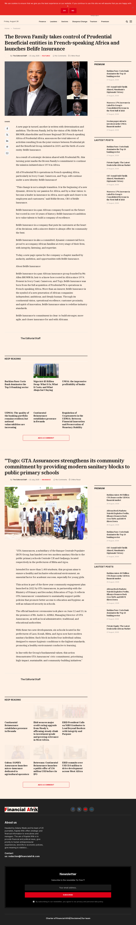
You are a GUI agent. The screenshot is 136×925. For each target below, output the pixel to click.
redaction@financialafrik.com (24, 856)
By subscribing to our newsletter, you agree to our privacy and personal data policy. (69, 902)
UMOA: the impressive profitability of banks (74, 383)
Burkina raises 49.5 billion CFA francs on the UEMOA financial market (118, 497)
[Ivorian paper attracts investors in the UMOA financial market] (99, 124)
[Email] (7, 153)
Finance (42, 21)
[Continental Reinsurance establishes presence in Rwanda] (46, 402)
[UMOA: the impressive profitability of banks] (75, 371)
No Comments (60, 56)
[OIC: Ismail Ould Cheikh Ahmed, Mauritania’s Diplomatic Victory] (99, 89)
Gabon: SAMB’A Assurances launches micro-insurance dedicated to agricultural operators (17, 768)
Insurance (46, 480)
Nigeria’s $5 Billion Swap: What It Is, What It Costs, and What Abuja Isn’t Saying (45, 385)
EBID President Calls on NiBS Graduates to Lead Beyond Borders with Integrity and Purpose (73, 728)
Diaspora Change (79, 21)
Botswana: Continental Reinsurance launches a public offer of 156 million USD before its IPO (45, 768)
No (73, 11)
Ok (64, 11)
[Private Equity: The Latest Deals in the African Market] (99, 165)
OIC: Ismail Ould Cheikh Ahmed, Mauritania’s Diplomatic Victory (117, 89)
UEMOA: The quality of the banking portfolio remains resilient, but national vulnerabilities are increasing (17, 420)
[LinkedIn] (7, 140)
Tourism (93, 21)
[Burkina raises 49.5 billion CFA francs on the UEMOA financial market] (99, 497)
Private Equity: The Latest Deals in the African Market (118, 163)
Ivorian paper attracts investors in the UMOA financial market (116, 124)
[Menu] (131, 22)
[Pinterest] (7, 146)
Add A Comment (46, 438)
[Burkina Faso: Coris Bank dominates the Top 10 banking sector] (17, 371)
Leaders (53, 21)
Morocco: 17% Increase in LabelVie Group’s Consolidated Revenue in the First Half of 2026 (118, 107)
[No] (132, 7)
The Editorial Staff (20, 56)
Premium (105, 21)
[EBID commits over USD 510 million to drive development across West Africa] (75, 752)
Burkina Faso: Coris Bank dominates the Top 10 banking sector (17, 384)
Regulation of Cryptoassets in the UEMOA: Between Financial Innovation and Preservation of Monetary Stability (73, 420)
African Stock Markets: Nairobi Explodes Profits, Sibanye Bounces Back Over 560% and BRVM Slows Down (118, 516)
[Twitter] (7, 134)
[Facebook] (7, 128)
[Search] (126, 22)
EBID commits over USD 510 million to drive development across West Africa (72, 767)
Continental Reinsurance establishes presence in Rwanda (44, 417)
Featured (46, 56)
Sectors (64, 21)
